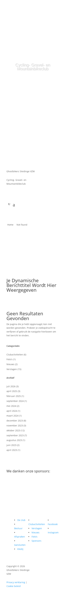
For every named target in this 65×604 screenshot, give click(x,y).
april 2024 (11, 410)
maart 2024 (12, 415)
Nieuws (10, 364)
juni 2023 (11, 445)
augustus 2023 (14, 440)
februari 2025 (13, 396)
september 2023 (15, 435)
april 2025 (11, 391)
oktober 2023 (13, 430)
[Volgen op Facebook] (36, 6)
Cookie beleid (13, 586)
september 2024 (15, 401)
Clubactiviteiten (14, 354)
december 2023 (14, 420)
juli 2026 (10, 386)
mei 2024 (11, 405)
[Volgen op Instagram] (29, 6)
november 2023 (14, 425)
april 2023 (11, 450)
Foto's (9, 359)
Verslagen (11, 369)
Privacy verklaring (15, 582)
